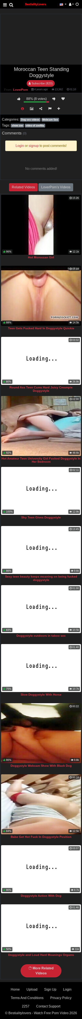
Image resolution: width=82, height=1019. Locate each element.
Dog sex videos (30, 119)
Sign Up (50, 989)
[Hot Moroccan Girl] (41, 225)
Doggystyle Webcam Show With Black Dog (41, 765)
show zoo (17, 125)
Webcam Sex (50, 119)
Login (67, 989)
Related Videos (23, 187)
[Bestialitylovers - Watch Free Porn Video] (35, 4)
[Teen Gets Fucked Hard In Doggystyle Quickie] (41, 296)
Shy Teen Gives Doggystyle (41, 517)
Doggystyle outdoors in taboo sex (41, 635)
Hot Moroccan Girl (41, 257)
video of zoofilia (35, 125)
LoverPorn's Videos (55, 187)
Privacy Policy (60, 998)
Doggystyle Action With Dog (41, 895)
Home (15, 989)
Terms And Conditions (27, 998)
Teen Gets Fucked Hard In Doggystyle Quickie (41, 328)
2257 (25, 1006)
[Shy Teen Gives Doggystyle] (41, 491)
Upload (31, 989)
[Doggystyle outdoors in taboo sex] (41, 609)
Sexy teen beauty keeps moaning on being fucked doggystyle (41, 578)
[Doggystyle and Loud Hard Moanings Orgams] (41, 928)
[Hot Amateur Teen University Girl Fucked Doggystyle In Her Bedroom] (41, 426)
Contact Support (48, 1006)
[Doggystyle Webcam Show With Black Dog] (41, 733)
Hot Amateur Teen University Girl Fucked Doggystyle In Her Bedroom (41, 460)
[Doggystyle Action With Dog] (41, 869)
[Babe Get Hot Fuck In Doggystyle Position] (41, 804)
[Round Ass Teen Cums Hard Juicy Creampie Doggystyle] (41, 361)
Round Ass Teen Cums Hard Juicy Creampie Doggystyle (41, 389)
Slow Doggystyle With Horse (41, 694)
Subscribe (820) (42, 83)
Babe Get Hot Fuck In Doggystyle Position (41, 836)
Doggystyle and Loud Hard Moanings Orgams (41, 955)
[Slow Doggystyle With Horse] (41, 668)
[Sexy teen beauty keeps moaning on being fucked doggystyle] (41, 550)
